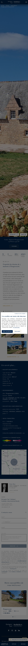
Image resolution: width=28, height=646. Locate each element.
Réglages (17, 331)
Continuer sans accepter (20, 313)
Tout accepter (7, 331)
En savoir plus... (16, 327)
